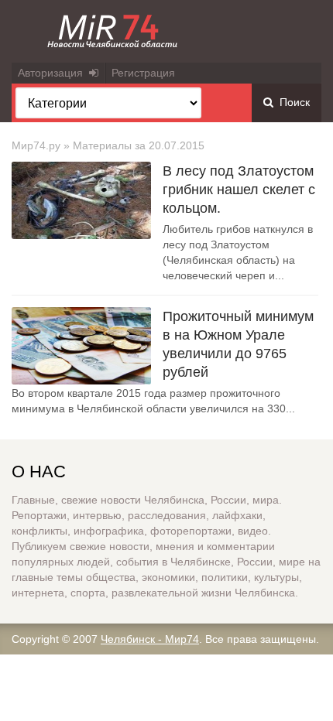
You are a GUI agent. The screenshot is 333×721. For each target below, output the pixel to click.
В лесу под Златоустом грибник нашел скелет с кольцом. (239, 189)
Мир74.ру (36, 145)
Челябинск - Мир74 (150, 639)
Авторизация (53, 73)
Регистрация (143, 73)
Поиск (291, 102)
